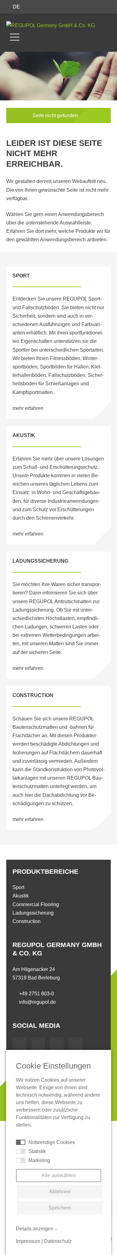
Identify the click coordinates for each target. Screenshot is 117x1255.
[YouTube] (38, 1044)
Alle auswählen (58, 1175)
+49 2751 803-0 (36, 993)
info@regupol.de (37, 1002)
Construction (26, 921)
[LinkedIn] (57, 1044)
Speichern (59, 1207)
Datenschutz (58, 1241)
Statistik (37, 1151)
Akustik (20, 895)
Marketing (39, 1160)
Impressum (28, 1241)
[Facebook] (19, 1044)
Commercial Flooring (35, 904)
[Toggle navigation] (14, 37)
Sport (18, 887)
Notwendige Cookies (51, 1142)
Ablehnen (60, 1191)
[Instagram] (75, 1044)
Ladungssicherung (33, 913)
